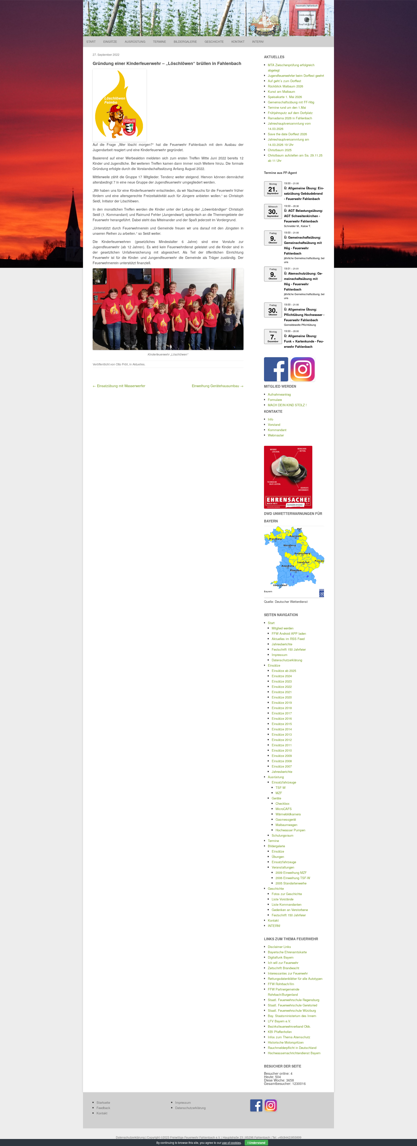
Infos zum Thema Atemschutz (289, 1037)
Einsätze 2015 (282, 723)
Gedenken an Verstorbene (290, 909)
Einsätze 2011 (282, 745)
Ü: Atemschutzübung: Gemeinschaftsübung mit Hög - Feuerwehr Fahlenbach (303, 281)
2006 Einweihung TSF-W (293, 878)
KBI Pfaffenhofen (280, 1031)
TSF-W (280, 787)
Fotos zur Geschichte (287, 893)
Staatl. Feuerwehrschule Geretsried (292, 1005)
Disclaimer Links (279, 946)
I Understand (256, 1142)
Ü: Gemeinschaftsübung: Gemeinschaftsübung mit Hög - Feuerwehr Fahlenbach (303, 245)
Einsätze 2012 (282, 739)
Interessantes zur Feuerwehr (288, 973)
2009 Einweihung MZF (291, 872)
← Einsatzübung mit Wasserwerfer (119, 385)
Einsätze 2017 (282, 713)
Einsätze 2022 (282, 686)
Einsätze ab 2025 (284, 670)
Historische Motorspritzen (286, 1042)
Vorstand (274, 424)
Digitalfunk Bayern (280, 957)
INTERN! (258, 41)
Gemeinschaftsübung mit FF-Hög (291, 102)
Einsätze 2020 (282, 697)
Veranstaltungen (283, 867)
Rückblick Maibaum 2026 (285, 86)
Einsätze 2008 (282, 761)
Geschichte (214, 41)
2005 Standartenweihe (291, 883)
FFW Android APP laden (289, 633)
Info (270, 419)
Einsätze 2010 (282, 750)
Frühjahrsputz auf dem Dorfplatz (290, 112)
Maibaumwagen (286, 824)
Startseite (103, 1102)
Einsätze (110, 41)
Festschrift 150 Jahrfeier (289, 649)
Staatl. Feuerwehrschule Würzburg (292, 1010)
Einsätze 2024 (282, 676)
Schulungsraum (282, 835)
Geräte (276, 798)
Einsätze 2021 (282, 692)
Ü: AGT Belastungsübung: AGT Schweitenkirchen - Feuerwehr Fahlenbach (303, 215)
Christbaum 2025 (280, 150)
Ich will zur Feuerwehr (283, 962)
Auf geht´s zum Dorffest (284, 80)
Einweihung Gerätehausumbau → (217, 385)
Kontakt (237, 41)
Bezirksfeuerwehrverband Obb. (289, 1026)
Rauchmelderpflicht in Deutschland (292, 1047)
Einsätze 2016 (282, 718)
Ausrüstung (135, 41)
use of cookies (231, 1142)
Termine (159, 41)
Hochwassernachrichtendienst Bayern (294, 1053)
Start (91, 41)
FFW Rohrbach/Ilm (281, 984)
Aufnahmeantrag (279, 394)
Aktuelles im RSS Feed (288, 638)
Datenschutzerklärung (287, 660)
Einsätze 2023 (282, 681)
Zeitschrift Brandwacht (283, 968)
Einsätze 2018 (282, 707)
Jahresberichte (282, 644)
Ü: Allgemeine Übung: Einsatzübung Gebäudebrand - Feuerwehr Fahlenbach (304, 193)
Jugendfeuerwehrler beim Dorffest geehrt (296, 75)
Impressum (279, 654)
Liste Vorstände (282, 899)
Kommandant (277, 429)
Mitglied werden (282, 628)
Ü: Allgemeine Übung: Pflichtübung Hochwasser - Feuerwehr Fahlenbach (304, 314)
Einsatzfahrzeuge (284, 782)
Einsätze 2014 (282, 729)
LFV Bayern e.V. (279, 1021)
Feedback (103, 1107)
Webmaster (276, 435)
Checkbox (283, 803)
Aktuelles (138, 364)
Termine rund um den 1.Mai (287, 107)
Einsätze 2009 (282, 755)
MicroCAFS (284, 808)
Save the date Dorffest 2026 (287, 134)
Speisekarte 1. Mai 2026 (285, 96)
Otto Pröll (122, 364)
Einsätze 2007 (282, 766)
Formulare (275, 399)
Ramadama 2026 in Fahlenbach (290, 118)
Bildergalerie (185, 41)
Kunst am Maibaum (281, 91)
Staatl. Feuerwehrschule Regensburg (293, 999)
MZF (279, 792)
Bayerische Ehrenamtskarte (287, 952)
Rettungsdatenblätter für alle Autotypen (295, 978)
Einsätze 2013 (282, 734)
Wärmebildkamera (288, 814)
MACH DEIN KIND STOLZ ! (287, 405)
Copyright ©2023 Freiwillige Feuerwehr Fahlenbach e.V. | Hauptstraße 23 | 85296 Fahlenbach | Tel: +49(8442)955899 (224, 1137)
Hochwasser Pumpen (290, 830)
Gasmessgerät (286, 819)
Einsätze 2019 (282, 702)
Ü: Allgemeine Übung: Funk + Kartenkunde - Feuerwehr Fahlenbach (304, 341)
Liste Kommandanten (286, 904)
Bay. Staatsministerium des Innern (292, 1015)
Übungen (278, 856)
